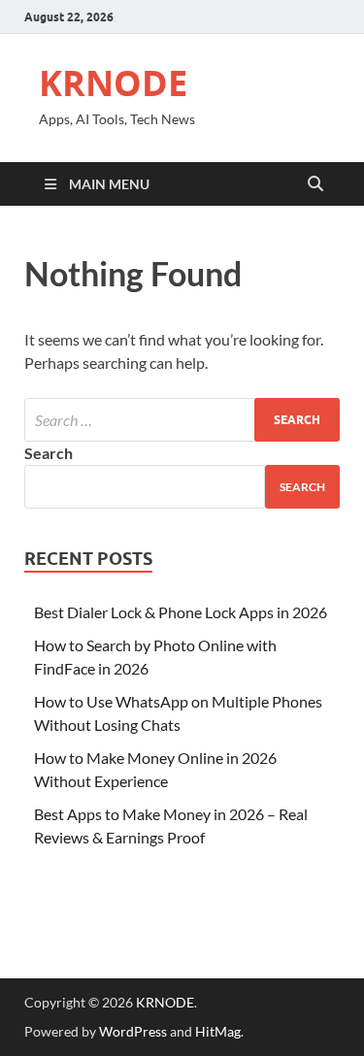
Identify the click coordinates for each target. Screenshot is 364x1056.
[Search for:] (182, 420)
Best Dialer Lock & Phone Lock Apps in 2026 (180, 612)
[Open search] (315, 184)
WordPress (133, 1031)
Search (48, 453)
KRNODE (113, 83)
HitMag (218, 1031)
